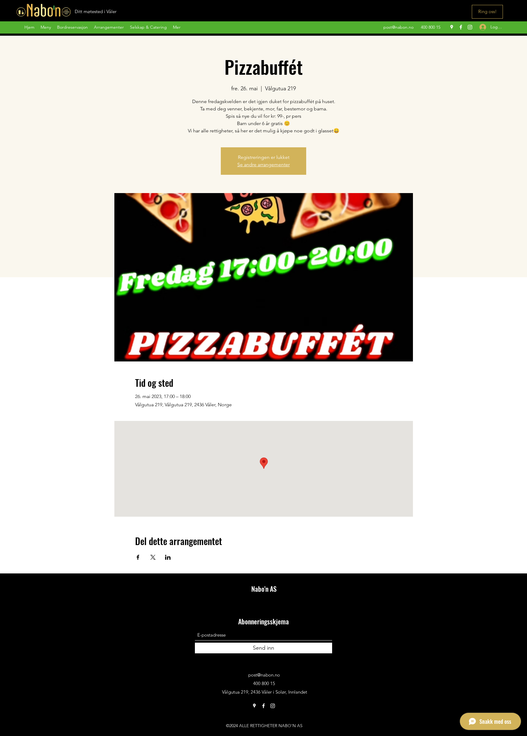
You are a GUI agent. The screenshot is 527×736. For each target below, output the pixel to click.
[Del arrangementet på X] (153, 557)
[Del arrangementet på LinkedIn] (168, 557)
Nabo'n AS (264, 589)
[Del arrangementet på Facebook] (138, 557)
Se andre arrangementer (263, 164)
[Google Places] (452, 27)
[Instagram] (470, 27)
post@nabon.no (398, 27)
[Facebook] (461, 27)
